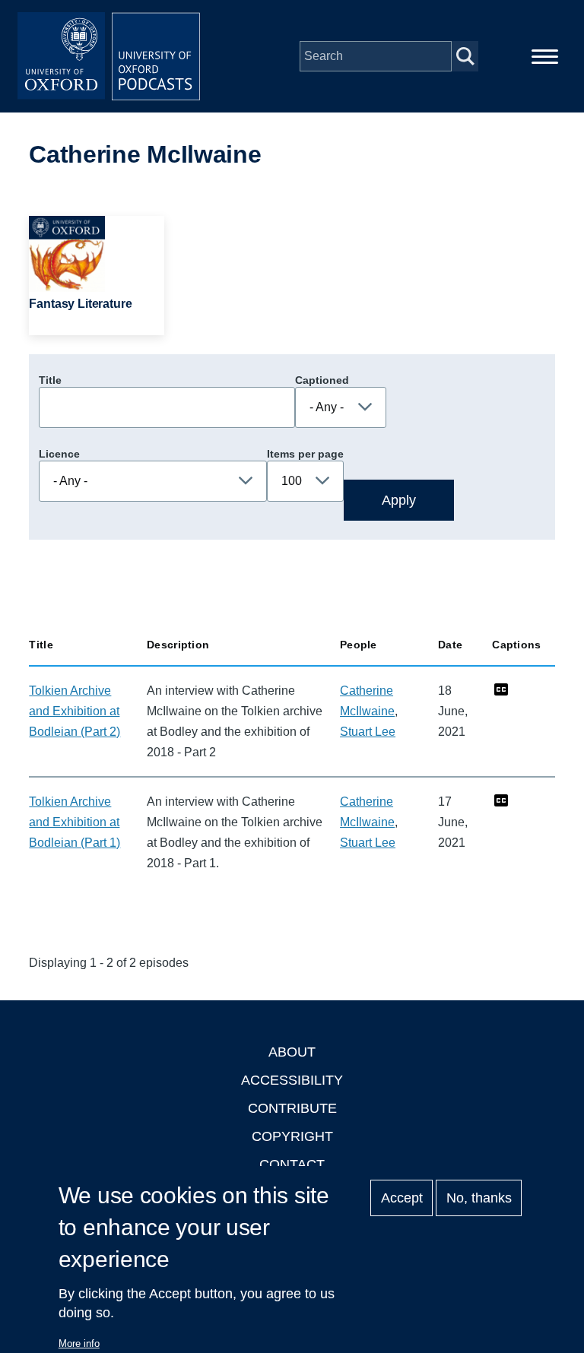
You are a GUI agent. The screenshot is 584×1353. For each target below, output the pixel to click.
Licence (59, 454)
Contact (292, 1164)
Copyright (292, 1136)
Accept (402, 1198)
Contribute (292, 1108)
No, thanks (479, 1198)
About (292, 1052)
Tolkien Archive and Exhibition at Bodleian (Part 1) (74, 822)
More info (79, 1343)
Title (50, 380)
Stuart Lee (367, 731)
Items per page (305, 454)
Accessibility (292, 1080)
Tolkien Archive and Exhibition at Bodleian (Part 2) (74, 711)
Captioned (322, 380)
